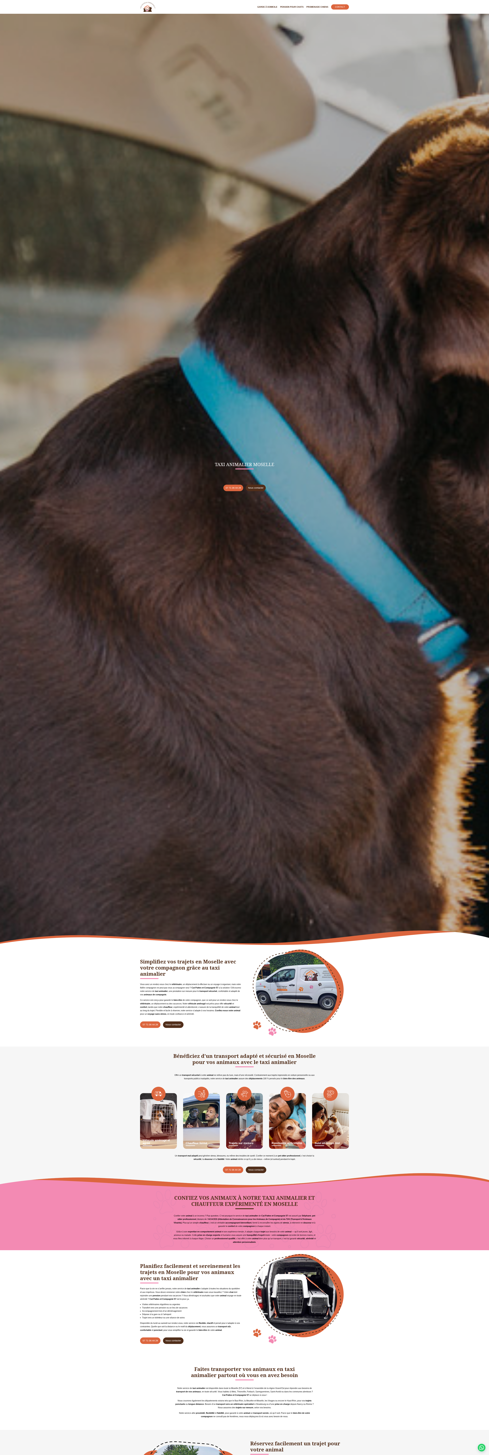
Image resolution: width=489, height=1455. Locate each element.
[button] (481, 1447)
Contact (340, 7)
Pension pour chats (292, 7)
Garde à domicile (267, 7)
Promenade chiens (317, 7)
